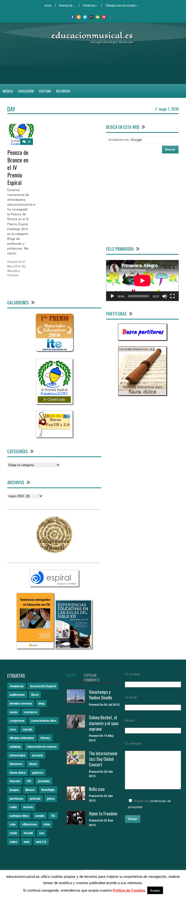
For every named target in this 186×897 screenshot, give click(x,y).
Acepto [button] (155, 890)
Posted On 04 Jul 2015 (104, 704)
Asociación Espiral (43, 686)
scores (28, 807)
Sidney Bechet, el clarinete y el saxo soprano (103, 723)
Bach (35, 694)
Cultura (45, 90)
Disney (45, 738)
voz (41, 833)
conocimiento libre (43, 720)
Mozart (30, 790)
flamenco (16, 764)
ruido (13, 807)
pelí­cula (35, 798)
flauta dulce (18, 772)
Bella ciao (97, 789)
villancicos (29, 824)
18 (29, 141)
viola (46, 824)
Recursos (63, 90)
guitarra (37, 772)
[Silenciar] (164, 296)
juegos (14, 790)
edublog (15, 746)
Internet (15, 781)
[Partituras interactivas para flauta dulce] (142, 394)
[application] (142, 280)
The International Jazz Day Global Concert (103, 759)
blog (41, 703)
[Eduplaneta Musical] (54, 551)
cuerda (27, 729)
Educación (25, 90)
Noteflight (48, 790)
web (26, 841)
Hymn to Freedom (103, 813)
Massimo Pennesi (13, 272)
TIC (53, 815)
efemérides (17, 755)
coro (13, 729)
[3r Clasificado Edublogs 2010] (54, 403)
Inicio (48, 5)
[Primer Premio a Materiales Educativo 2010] (54, 351)
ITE (29, 781)
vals (13, 824)
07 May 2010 (16, 264)
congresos (17, 720)
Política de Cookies (129, 890)
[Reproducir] (112, 296)
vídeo (13, 841)
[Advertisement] (93, 64)
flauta (33, 764)
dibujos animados (22, 738)
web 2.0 (41, 841)
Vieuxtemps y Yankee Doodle (100, 695)
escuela (37, 755)
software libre (19, 815)
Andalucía (16, 686)
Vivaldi (28, 833)
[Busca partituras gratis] (142, 339)
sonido (39, 815)
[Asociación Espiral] (54, 585)
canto (13, 712)
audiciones (17, 694)
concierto (30, 712)
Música (8, 90)
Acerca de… (67, 5)
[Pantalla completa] (172, 296)
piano (50, 798)
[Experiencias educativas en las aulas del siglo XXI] (73, 647)
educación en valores (42, 746)
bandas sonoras (21, 703)
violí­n (13, 833)
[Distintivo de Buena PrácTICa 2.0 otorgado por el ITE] (54, 436)
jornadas (44, 781)
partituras (16, 798)
